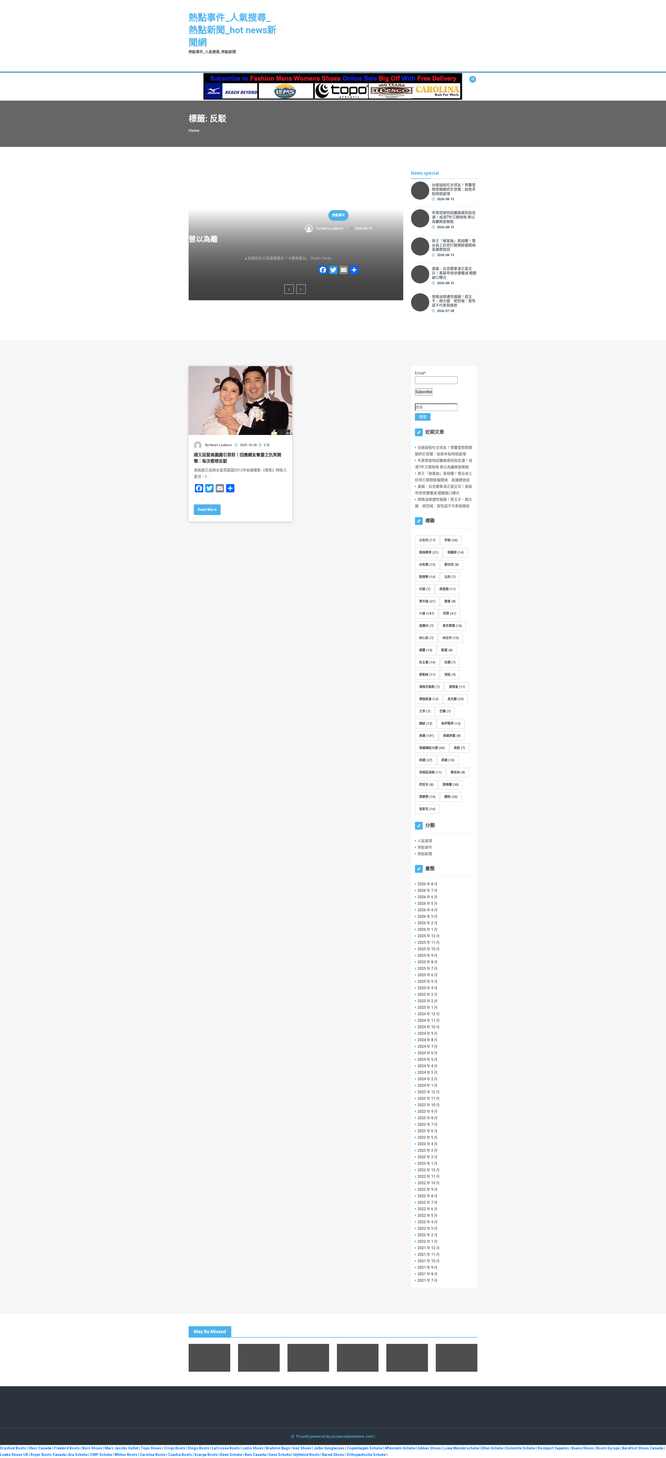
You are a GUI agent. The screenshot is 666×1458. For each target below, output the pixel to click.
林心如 (426, 638)
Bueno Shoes (582, 1448)
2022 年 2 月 (428, 1235)
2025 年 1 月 (428, 1007)
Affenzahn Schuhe (400, 1448)
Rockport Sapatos (553, 1448)
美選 (425, 760)
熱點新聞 (425, 854)
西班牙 (426, 784)
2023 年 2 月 (428, 1157)
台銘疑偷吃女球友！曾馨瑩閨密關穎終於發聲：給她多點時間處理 (454, 189)
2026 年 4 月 (428, 910)
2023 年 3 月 (428, 1150)
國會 (450, 601)
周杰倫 (427, 601)
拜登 (449, 613)
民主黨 (427, 662)
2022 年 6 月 (428, 1209)
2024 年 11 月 (429, 1020)
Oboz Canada (40, 1448)
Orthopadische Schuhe (366, 1455)
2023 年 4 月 (428, 1144)
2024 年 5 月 (428, 1059)
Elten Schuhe (492, 1448)
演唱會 (457, 687)
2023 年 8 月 (428, 1118)
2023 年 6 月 (428, 1131)
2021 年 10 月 (429, 1261)
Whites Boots (125, 1455)
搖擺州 (426, 626)
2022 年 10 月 (429, 1183)
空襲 (445, 711)
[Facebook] (280, 270)
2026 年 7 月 (428, 890)
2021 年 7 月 (428, 1280)
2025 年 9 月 (428, 955)
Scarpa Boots (206, 1455)
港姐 (450, 674)
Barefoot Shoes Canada (642, 1448)
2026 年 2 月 (428, 923)
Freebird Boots (67, 1448)
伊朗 (450, 540)
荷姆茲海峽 (430, 772)
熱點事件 (296, 215)
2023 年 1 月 (428, 1163)
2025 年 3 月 (428, 994)
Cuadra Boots (180, 1455)
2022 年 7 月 (428, 1202)
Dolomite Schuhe (520, 1448)
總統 (425, 723)
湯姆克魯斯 (429, 687)
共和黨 (427, 565)
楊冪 (425, 650)
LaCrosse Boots (226, 1448)
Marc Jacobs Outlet (121, 1448)
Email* (420, 373)
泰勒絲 (427, 674)
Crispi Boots (174, 1448)
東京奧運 (452, 626)
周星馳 (447, 589)
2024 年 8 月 (428, 1040)
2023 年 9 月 (428, 1111)
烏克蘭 (455, 699)
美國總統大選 (432, 748)
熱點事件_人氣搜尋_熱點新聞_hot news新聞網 (232, 30)
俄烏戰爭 (428, 552)
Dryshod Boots (13, 1448)
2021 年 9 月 (428, 1267)
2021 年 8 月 (428, 1274)
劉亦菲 (451, 565)
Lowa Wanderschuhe (461, 1448)
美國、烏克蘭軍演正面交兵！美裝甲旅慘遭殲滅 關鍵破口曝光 (454, 272)
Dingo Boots (198, 1448)
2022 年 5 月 (428, 1215)
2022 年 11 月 (429, 1176)
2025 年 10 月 (429, 949)
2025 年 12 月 (429, 936)
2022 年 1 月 (428, 1241)
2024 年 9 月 (428, 1033)
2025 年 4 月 (428, 988)
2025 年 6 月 (428, 975)
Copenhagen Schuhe (364, 1448)
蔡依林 (458, 772)
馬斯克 (427, 809)
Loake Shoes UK (14, 1455)
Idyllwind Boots (307, 1455)
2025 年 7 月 (428, 968)
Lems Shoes (253, 1448)
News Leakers (289, 228)
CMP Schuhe (101, 1455)
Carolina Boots (153, 1455)
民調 (450, 662)
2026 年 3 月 (428, 916)
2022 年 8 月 (428, 1196)
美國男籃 (451, 736)
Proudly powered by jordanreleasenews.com (335, 1436)
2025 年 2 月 (428, 1001)
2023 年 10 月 (429, 1105)
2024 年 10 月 (429, 1027)
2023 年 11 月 (429, 1098)
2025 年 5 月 (428, 981)
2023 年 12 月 (429, 1092)
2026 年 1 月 (428, 929)
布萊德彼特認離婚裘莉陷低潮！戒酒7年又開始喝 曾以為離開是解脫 (454, 217)
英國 (447, 760)
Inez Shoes (301, 1448)
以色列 (427, 540)
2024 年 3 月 (428, 1072)
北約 (450, 577)
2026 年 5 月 (428, 903)
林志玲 (451, 638)
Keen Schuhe (231, 1455)
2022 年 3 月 (428, 1228)
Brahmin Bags (278, 1448)
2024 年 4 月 (428, 1066)
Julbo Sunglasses (329, 1448)
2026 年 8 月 (428, 884)
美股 (459, 748)
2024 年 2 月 (428, 1079)
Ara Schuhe (78, 1455)
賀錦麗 (451, 784)
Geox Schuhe (279, 1455)
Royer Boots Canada (48, 1455)
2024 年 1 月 (428, 1085)
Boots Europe (608, 1448)
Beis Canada (255, 1455)
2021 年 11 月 (429, 1254)
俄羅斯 (455, 552)
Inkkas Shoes (429, 1448)
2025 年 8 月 (428, 962)
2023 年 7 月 (428, 1124)
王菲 (424, 711)
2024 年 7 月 (428, 1046)
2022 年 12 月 (429, 1170)
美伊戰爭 (450, 723)
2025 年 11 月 (429, 942)
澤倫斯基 (428, 699)
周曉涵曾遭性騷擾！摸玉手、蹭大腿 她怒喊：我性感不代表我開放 (454, 301)
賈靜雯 (427, 797)
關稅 (450, 797)
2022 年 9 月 (428, 1189)
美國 (426, 736)
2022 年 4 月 (428, 1222)
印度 (424, 589)
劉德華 (427, 577)
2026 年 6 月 (428, 897)
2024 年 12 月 (429, 1014)
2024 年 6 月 (428, 1053)
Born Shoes (92, 1448)
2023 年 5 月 (428, 1137)
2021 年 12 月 (429, 1248)
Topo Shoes (151, 1448)
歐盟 (446, 650)
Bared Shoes (333, 1455)
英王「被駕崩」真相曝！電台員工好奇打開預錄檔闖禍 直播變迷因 (300, 243)
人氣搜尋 (425, 841)
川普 (426, 613)
